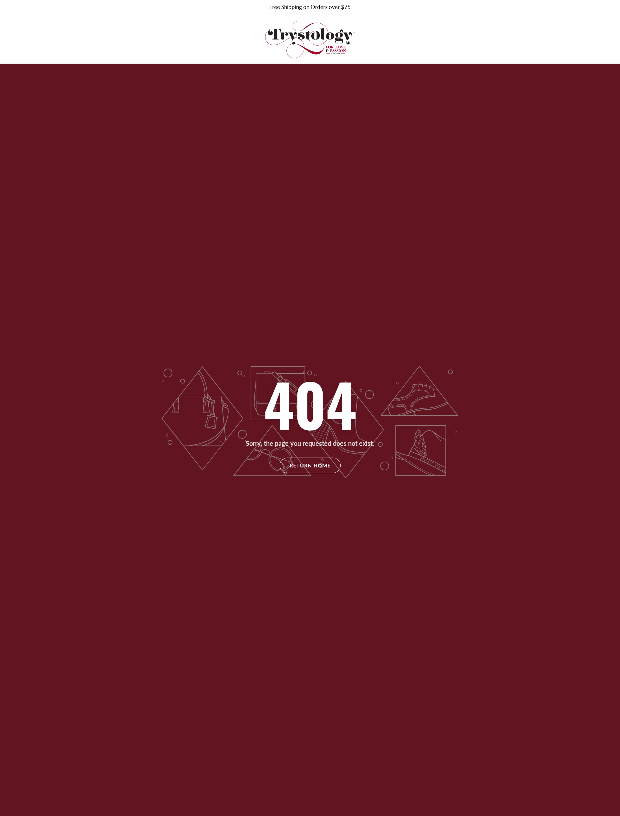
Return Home (310, 465)
